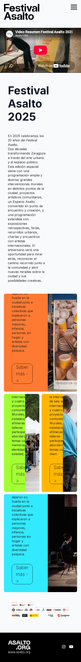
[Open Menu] (74, 7)
